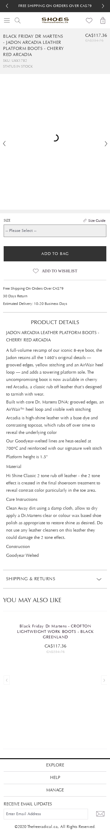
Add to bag (55, 253)
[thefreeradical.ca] (55, 20)
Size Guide (96, 220)
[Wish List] (89, 20)
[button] (103, 6)
